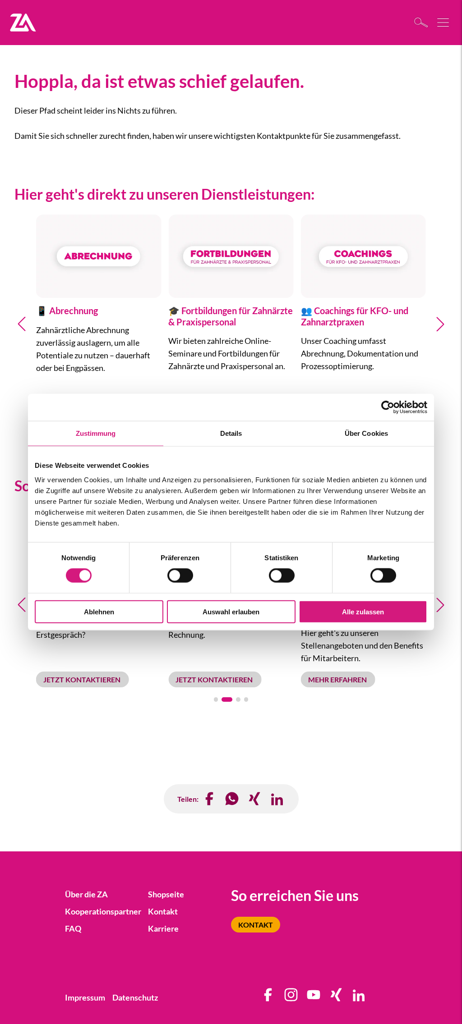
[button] (21, 324)
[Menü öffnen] (444, 22)
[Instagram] (291, 997)
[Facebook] (209, 798)
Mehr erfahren (338, 679)
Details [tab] (231, 433)
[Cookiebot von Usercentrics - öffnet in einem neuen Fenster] (387, 407)
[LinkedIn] (277, 798)
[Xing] (336, 997)
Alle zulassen (363, 611)
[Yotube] (314, 997)
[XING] (255, 798)
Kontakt (255, 924)
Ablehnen (99, 611)
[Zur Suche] (423, 22)
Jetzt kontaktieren (82, 679)
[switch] (180, 575)
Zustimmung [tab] (96, 433)
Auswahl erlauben (231, 611)
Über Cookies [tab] (366, 433)
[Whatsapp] (232, 798)
